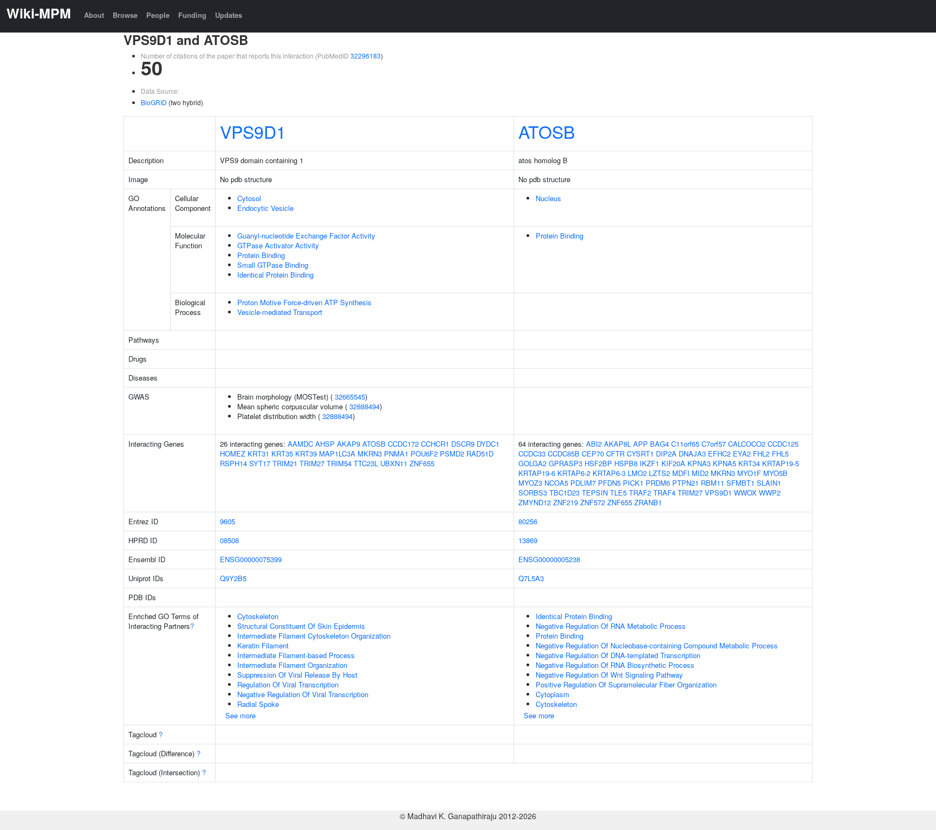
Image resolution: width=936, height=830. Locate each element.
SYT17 (259, 463)
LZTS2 (659, 473)
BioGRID (154, 102)
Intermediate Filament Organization (292, 665)
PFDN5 (609, 483)
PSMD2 (452, 453)
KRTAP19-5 (780, 463)
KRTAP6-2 (573, 473)
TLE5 (618, 492)
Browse (125, 15)
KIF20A (673, 463)
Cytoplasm (552, 694)
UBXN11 (393, 463)
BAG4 (659, 444)
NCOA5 (556, 483)
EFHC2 (719, 453)
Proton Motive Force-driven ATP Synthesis (304, 302)
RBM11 (712, 483)
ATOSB (546, 131)
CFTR (615, 453)
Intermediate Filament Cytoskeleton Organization (314, 635)
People (158, 15)
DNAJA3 (692, 453)
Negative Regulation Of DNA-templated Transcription (618, 655)
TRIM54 (339, 463)
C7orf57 (713, 444)
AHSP (325, 444)
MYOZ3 (530, 483)
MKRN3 (370, 453)
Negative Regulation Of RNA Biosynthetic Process (615, 665)
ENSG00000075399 (251, 559)
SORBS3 (532, 492)
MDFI (681, 473)
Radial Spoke (258, 704)
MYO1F (749, 473)
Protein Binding (261, 255)
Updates (228, 15)
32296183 (365, 55)
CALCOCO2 (746, 444)
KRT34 (749, 463)
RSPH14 (233, 463)
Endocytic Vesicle (265, 208)
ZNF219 (565, 502)
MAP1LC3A (337, 453)
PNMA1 (396, 453)
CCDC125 (783, 444)
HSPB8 (626, 463)
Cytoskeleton (257, 616)
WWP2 (770, 492)
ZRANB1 (648, 502)
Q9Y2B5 (233, 578)
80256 (527, 521)
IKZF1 (649, 463)
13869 (527, 540)
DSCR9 (462, 444)
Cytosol (249, 198)
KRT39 (306, 453)
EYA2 (742, 453)
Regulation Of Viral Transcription (288, 684)
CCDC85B (564, 453)
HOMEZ (232, 453)
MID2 (700, 473)
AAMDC (300, 444)
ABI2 (594, 444)
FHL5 (780, 453)
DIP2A (666, 453)
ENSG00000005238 (549, 559)
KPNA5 (724, 463)
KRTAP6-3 (609, 473)
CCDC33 (531, 453)
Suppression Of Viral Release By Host (297, 675)
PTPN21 (685, 483)
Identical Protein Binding (275, 274)
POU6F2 (424, 453)
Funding (192, 15)
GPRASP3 (565, 463)
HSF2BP (598, 463)
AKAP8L (617, 444)
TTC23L (366, 463)
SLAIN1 (769, 483)
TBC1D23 (564, 492)
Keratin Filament (263, 645)
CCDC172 (403, 444)
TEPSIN (595, 492)
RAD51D (479, 453)
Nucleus (548, 198)
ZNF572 (592, 502)
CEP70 (593, 453)
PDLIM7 (583, 483)
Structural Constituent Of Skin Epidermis (301, 626)
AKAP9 (348, 444)
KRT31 (258, 453)
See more (240, 715)
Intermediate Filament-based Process (296, 655)
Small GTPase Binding (272, 265)
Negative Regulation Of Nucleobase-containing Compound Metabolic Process (657, 645)
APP (640, 444)
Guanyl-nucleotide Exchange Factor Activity (306, 235)
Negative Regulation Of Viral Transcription (302, 694)
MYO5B (775, 473)
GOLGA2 (532, 463)
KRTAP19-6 (536, 473)
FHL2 (761, 453)
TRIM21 (284, 463)
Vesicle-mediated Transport (279, 312)
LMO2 (637, 473)
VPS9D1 (253, 131)
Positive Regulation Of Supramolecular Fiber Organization (626, 684)
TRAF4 (664, 492)
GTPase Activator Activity (278, 245)
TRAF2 (640, 492)
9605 (227, 521)
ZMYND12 (534, 502)
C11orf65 (685, 444)
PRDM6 (658, 483)
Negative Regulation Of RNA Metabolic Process (611, 626)
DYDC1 (488, 444)
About (94, 15)
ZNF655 (422, 463)
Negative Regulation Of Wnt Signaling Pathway (609, 675)
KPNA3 (699, 463)
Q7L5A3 (531, 578)
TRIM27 (312, 463)
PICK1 (633, 483)
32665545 (350, 396)
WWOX (745, 492)
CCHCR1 (435, 444)
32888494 (364, 406)
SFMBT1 (740, 483)
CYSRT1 (640, 453)
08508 (229, 540)
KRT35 (282, 453)
